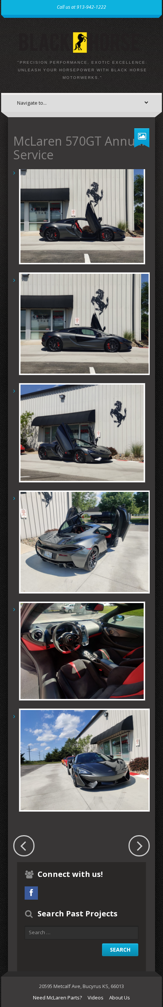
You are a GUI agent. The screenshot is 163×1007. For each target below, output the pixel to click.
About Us (119, 997)
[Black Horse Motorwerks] (81, 43)
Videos (95, 997)
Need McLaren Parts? (57, 997)
